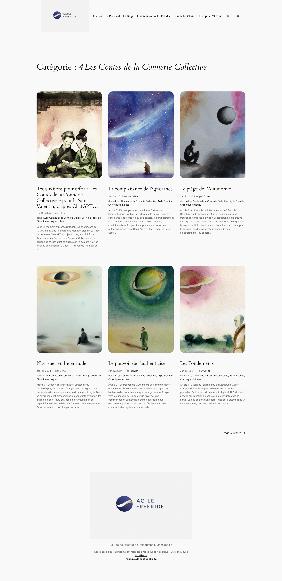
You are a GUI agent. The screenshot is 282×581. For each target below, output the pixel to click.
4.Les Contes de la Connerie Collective (64, 217)
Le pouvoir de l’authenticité (136, 363)
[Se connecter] (227, 16)
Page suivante (234, 433)
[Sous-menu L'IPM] (169, 16)
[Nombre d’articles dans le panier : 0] (237, 16)
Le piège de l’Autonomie (205, 189)
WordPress (141, 555)
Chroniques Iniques (47, 221)
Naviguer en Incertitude (61, 363)
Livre (61, 221)
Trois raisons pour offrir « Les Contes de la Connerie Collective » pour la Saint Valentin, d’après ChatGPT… (67, 197)
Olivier (63, 213)
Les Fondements (197, 363)
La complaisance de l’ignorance (140, 189)
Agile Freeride (93, 217)
